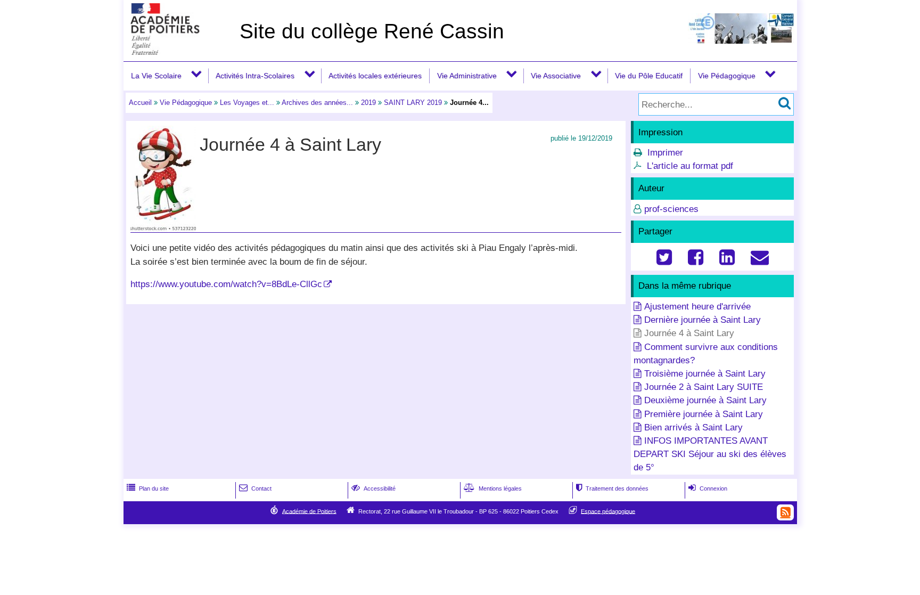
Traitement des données (612, 488)
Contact (255, 488)
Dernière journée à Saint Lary (702, 320)
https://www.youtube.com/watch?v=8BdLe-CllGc (226, 284)
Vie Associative (556, 75)
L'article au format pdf (690, 166)
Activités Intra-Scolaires (255, 75)
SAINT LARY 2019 (413, 103)
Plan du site (148, 488)
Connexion (707, 488)
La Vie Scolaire (156, 75)
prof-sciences (671, 209)
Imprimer (665, 153)
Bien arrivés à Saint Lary (693, 427)
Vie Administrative (467, 75)
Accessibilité (373, 488)
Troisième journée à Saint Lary (705, 374)
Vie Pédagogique (726, 75)
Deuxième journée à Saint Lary (705, 400)
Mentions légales (493, 488)
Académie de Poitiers (309, 511)
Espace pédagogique (608, 511)
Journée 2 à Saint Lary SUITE (703, 387)
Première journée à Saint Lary (703, 414)
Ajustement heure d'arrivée (697, 306)
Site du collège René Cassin (372, 31)
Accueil (140, 103)
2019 (368, 103)
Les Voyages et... (247, 103)
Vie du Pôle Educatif (649, 75)
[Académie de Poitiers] (179, 52)
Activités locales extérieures (375, 75)
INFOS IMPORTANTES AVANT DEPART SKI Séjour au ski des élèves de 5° (710, 454)
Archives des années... (317, 103)
